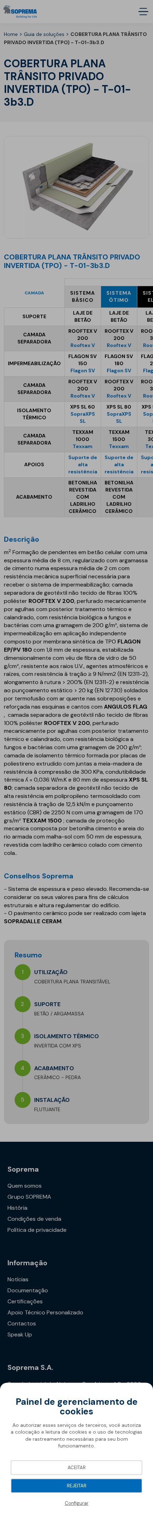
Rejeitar (76, 1486)
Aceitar (77, 1468)
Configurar (77, 1503)
